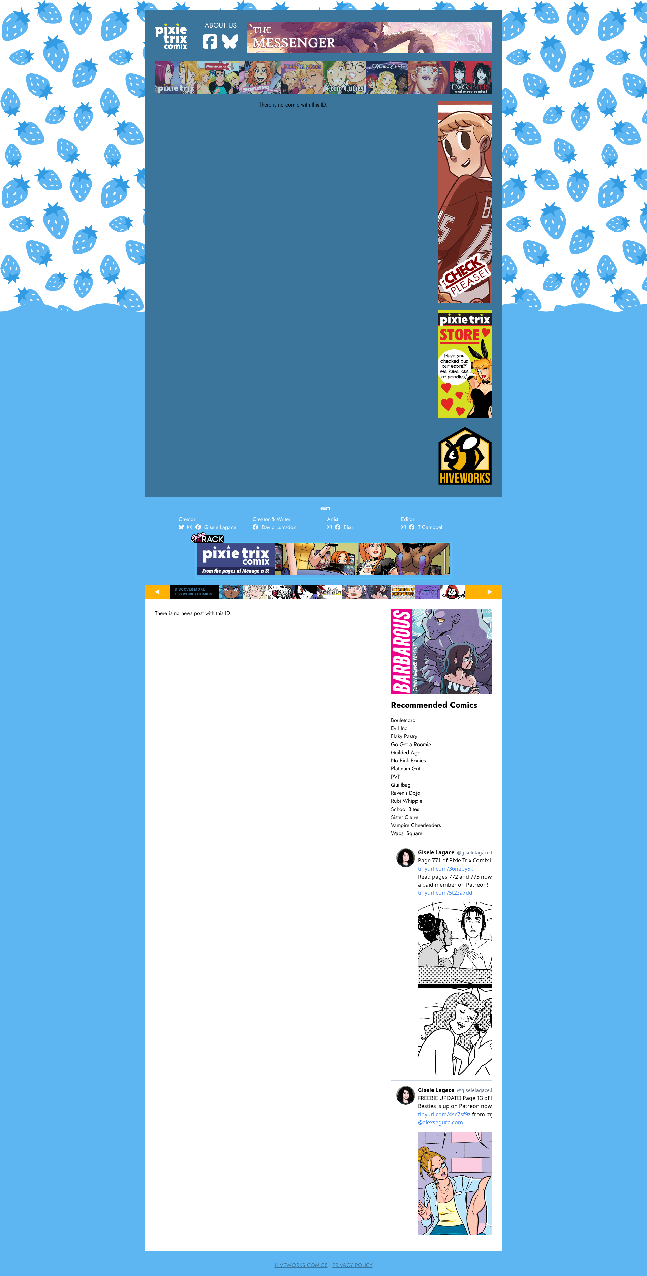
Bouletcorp (403, 720)
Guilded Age (405, 752)
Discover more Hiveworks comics (193, 591)
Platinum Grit (405, 768)
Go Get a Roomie (411, 744)
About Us (221, 25)
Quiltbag (401, 785)
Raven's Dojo (405, 793)
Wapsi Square (406, 833)
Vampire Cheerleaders (416, 825)
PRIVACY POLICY (352, 1265)
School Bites (405, 809)
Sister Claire (404, 817)
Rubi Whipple (406, 801)
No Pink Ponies (408, 760)
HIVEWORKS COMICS (301, 1265)
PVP (396, 777)
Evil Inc (399, 728)
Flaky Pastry (404, 736)
